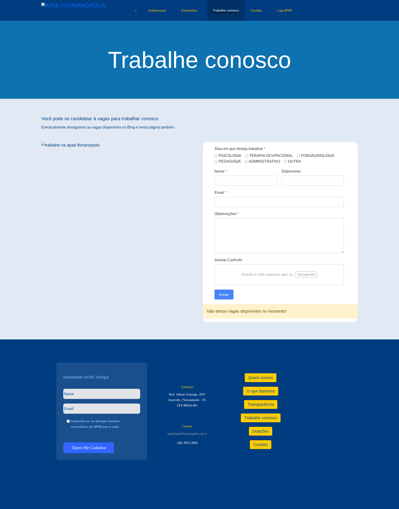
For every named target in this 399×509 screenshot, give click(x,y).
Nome (221, 171)
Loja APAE (284, 10)
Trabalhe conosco (226, 10)
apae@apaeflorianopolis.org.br (187, 433)
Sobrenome (291, 171)
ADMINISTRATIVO (264, 161)
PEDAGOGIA (230, 161)
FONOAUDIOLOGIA (317, 156)
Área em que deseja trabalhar (240, 149)
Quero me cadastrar (88, 447)
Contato (256, 10)
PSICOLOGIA (230, 156)
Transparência (261, 404)
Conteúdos (189, 10)
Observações (227, 214)
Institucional (157, 10)
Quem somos (260, 377)
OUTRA (294, 161)
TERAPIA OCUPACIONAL (271, 156)
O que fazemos (261, 391)
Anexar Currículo (228, 260)
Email (220, 193)
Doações (260, 431)
